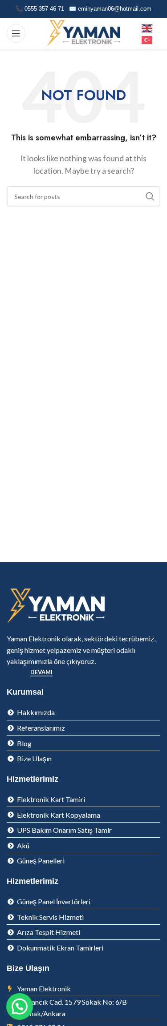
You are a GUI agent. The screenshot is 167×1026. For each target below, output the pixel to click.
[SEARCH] (150, 196)
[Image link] (56, 605)
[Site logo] (83, 32)
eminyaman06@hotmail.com (114, 8)
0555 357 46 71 (44, 8)
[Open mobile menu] (16, 33)
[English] (147, 27)
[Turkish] (147, 39)
